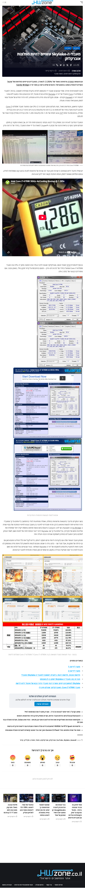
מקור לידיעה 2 (74, 671)
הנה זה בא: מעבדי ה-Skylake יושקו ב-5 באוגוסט (60, 679)
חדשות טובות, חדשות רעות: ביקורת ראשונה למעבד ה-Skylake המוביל (50, 675)
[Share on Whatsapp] (64, 65)
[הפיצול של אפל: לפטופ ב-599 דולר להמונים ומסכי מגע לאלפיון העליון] (26, 798)
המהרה (71, 81)
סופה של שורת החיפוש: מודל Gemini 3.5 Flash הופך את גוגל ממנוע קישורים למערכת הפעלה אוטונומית (42, 730)
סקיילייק (27, 740)
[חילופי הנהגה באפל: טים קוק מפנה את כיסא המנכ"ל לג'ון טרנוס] (10, 798)
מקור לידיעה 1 (74, 666)
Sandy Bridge (22, 85)
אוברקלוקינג (44, 740)
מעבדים (68, 48)
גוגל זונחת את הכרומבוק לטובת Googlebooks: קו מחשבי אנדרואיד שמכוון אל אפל (59, 810)
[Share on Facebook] (70, 65)
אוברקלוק (52, 740)
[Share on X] (67, 65)
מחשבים (76, 48)
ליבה (61, 113)
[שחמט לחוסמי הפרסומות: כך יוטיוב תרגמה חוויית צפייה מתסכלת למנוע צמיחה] (42, 798)
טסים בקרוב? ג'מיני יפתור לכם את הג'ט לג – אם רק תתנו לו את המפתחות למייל (52, 712)
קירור (69, 265)
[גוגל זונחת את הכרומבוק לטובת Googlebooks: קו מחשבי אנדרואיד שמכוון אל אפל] (59, 798)
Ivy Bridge (76, 527)
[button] (81, 2)
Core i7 (9, 106)
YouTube (59, 740)
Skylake (51, 94)
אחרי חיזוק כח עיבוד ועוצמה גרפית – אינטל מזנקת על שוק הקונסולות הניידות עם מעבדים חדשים (75, 811)
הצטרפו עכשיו (42, 704)
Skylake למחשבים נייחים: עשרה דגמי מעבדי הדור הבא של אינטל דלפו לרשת (48, 683)
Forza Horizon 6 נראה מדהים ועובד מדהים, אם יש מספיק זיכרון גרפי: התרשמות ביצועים (48, 716)
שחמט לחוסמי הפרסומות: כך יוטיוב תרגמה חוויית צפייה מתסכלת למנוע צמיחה (42, 810)
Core (71, 94)
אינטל (9, 81)
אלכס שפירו (76, 71)
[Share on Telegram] (60, 65)
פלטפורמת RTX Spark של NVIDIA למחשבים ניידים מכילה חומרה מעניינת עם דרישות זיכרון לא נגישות (43, 726)
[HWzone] (42, 2)
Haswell (69, 97)
